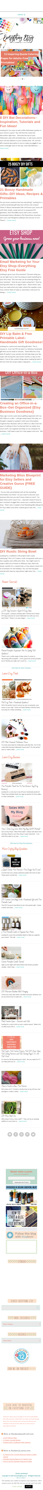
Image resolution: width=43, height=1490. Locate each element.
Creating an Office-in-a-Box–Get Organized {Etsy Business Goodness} (20, 407)
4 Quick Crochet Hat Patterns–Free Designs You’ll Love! (21, 870)
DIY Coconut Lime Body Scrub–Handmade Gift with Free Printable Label (21, 901)
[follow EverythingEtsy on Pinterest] (21, 1370)
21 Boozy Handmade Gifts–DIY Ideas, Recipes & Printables (21, 194)
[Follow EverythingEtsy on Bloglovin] (21, 1238)
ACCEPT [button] (28, 1486)
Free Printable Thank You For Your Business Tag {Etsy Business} (19, 787)
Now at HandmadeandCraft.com (19, 1434)
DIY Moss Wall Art (8, 1116)
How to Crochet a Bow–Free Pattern (14, 1086)
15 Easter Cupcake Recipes (11, 1440)
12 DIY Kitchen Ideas (10, 1438)
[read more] (4, 148)
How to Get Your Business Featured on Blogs (17, 1461)
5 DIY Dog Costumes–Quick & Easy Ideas (16, 611)
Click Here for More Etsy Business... (21, 843)
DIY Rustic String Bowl (18, 551)
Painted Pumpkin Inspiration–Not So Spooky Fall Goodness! (18, 652)
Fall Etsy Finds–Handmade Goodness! (14, 702)
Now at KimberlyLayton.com (17, 1450)
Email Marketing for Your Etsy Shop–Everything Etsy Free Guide (19, 266)
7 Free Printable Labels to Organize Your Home (17, 932)
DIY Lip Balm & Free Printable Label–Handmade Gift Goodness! (21, 338)
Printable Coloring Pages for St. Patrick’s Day (17, 1459)
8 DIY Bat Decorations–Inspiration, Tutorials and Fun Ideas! (20, 122)
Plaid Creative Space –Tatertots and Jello (15, 1021)
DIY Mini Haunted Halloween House (14, 742)
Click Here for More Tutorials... (21, 668)
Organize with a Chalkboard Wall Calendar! (17, 1442)
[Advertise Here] (18, 1410)
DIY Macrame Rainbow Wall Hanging (14, 991)
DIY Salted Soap (13, 54)
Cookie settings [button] (17, 1486)
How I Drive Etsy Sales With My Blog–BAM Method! (20, 829)
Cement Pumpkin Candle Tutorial (12, 962)
